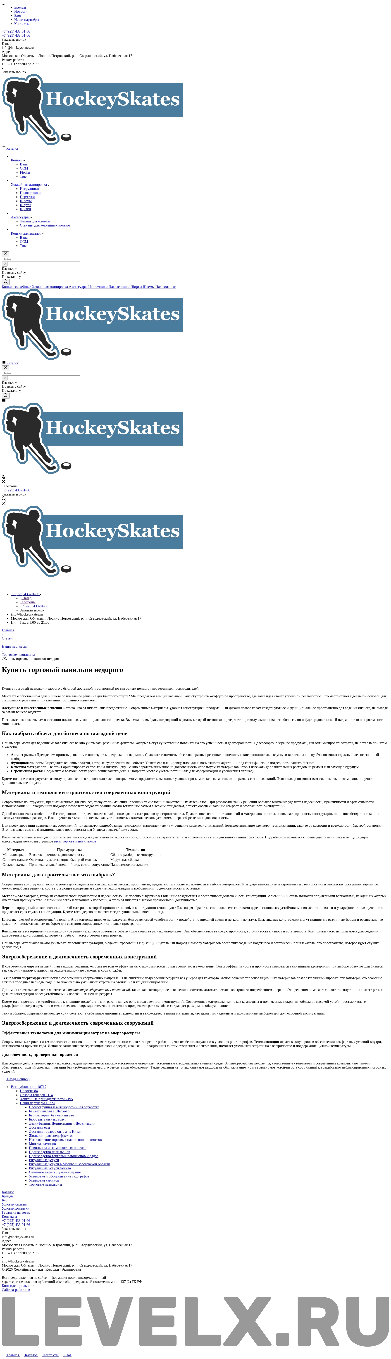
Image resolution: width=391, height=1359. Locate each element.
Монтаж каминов (42, 1144)
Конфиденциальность (18, 1286)
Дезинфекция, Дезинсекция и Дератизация (62, 1123)
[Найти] (6, 282)
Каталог (8, 1192)
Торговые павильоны (45, 1184)
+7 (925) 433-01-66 (16, 31)
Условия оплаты (14, 1204)
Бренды (8, 1196)
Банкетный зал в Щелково (49, 1111)
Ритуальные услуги (44, 1160)
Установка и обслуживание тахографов (59, 1176)
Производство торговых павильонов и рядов (63, 1156)
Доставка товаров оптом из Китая (55, 1131)
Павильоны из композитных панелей (57, 1148)
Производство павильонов (49, 1152)
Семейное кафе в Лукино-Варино (55, 1172)
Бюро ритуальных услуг (47, 1119)
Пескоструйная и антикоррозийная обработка (64, 1107)
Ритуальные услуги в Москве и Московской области (69, 1164)
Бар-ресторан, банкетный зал (51, 1115)
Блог (5, 1200)
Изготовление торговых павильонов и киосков (65, 1140)
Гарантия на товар (16, 1212)
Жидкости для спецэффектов (51, 1135)
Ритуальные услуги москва (50, 1168)
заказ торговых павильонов (75, 841)
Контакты (9, 1216)
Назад (26, 598)
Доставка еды (39, 1127)
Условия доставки (15, 1208)
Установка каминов (44, 1180)
